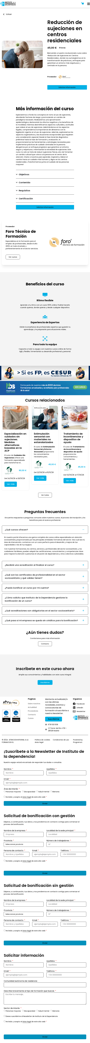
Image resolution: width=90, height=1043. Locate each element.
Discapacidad (29, 791)
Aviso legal (26, 797)
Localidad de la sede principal (60, 831)
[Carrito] (82, 3)
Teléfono (65, 851)
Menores (55, 791)
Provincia (8, 841)
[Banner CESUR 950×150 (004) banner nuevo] (45, 379)
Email (6, 779)
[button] (62, 48)
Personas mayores (13, 791)
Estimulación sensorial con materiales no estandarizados (43, 438)
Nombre (8, 769)
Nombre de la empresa (15, 831)
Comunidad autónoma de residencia (20, 981)
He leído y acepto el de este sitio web (26, 797)
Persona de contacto (14, 851)
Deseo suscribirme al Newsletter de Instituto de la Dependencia (32, 1016)
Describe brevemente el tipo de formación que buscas (29, 991)
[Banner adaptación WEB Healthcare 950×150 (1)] (45, 394)
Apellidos (50, 769)
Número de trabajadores (58, 841)
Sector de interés (12, 1008)
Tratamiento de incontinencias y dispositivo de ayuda (73, 438)
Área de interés (11, 789)
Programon (77, 742)
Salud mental (43, 791)
